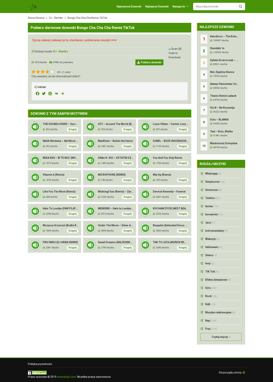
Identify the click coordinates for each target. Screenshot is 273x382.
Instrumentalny (216, 230)
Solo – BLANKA (219, 119)
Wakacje (212, 238)
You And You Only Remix (167, 157)
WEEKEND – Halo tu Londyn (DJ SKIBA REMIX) (116, 208)
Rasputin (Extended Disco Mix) (170, 225)
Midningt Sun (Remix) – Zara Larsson (116, 191)
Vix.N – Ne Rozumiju (222, 107)
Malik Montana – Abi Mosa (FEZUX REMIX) (60, 140)
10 (204, 146)
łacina (211, 206)
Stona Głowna (36, 17)
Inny (209, 263)
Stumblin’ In (217, 48)
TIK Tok (212, 271)
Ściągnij (73, 129)
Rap (211, 320)
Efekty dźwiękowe (218, 279)
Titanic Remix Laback (223, 95)
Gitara (211, 255)
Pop (211, 328)
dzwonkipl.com (66, 376)
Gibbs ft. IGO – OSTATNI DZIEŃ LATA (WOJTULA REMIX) (116, 157)
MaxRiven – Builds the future (115, 140)
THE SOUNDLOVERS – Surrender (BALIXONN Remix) (60, 124)
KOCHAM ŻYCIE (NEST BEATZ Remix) (170, 208)
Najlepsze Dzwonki (157, 6)
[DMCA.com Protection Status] (69, 372)
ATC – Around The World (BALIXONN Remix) (116, 124)
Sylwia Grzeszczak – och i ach (224, 60)
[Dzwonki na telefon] (32, 6)
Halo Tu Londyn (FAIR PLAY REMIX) (60, 208)
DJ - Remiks (56, 17)
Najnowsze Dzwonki (129, 6)
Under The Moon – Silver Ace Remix (116, 225)
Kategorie (179, 6)
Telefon (212, 198)
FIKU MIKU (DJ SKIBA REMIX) (60, 242)
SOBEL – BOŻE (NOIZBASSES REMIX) (170, 140)
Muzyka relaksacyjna (220, 312)
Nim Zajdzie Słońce (222, 72)
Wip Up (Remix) (162, 174)
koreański (214, 214)
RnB (210, 304)
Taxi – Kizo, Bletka (221, 131)
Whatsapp (213, 173)
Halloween (213, 247)
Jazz (210, 222)
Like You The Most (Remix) (59, 191)
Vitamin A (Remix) (53, 174)
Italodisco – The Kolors (224, 36)
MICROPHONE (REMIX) (112, 174)
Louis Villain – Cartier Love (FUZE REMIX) (170, 124)
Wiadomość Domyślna (223, 143)
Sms (210, 287)
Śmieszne (213, 189)
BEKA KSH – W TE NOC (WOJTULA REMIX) (60, 157)
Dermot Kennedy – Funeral (169, 191)
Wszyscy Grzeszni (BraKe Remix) (60, 225)
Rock (211, 296)
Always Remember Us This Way (224, 83)
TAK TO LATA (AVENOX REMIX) (170, 242)
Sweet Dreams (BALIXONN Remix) (116, 242)
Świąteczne (215, 181)
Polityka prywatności (40, 364)
